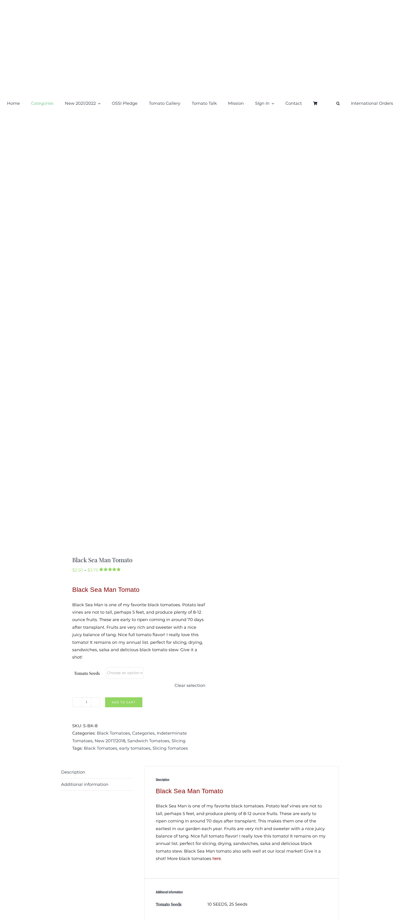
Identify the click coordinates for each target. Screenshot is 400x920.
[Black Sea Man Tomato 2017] (127, 337)
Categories (143, 733)
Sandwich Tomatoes (148, 740)
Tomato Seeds (87, 673)
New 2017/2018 (110, 740)
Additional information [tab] (84, 784)
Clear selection (190, 685)
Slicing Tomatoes (170, 748)
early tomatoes (134, 748)
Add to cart (124, 702)
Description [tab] (73, 772)
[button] (338, 103)
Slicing (178, 740)
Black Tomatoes (113, 733)
